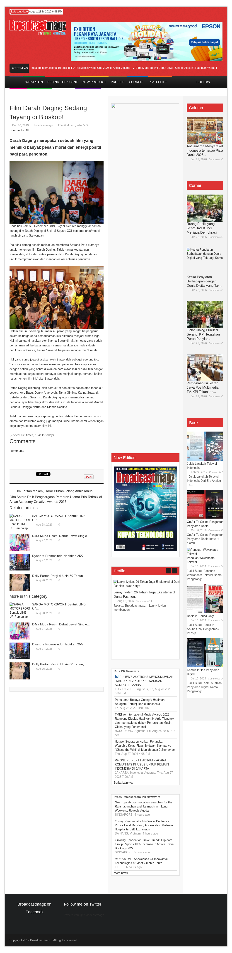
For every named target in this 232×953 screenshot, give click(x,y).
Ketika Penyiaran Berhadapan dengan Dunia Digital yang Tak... (204, 281)
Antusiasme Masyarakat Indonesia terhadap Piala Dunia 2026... (205, 150)
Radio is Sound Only (200, 616)
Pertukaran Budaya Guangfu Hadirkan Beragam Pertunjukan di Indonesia (139, 702)
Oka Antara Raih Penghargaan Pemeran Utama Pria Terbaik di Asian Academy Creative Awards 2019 (56, 499)
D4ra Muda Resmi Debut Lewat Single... (61, 536)
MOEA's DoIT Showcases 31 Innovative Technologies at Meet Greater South (141, 861)
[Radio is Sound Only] (205, 612)
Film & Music (66, 125)
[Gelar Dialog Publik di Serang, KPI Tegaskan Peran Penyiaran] (205, 314)
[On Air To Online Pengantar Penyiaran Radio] (205, 517)
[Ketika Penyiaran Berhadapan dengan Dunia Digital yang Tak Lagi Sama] (205, 261)
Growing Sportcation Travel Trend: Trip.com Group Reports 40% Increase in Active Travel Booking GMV (144, 844)
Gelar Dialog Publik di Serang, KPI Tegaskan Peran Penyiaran (203, 334)
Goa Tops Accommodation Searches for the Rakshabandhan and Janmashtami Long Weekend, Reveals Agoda (143, 806)
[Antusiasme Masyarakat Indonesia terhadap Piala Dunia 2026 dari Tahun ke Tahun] (205, 130)
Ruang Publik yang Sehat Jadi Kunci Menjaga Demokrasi (202, 228)
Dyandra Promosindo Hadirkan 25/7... (59, 556)
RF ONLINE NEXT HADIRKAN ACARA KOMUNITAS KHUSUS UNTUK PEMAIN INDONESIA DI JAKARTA (142, 764)
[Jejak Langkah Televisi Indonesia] (205, 459)
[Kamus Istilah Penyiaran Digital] (205, 666)
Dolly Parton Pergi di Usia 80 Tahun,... (59, 576)
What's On (83, 125)
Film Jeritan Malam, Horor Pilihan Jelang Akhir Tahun (53, 491)
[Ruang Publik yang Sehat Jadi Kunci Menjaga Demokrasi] (205, 208)
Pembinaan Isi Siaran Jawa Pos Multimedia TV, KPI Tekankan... (202, 387)
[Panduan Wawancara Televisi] (205, 554)
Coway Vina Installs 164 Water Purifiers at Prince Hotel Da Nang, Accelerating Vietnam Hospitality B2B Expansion (144, 825)
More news (121, 873)
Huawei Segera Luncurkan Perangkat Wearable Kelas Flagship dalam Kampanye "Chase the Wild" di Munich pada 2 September (145, 745)
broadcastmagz (43, 125)
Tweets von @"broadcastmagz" (84, 915)
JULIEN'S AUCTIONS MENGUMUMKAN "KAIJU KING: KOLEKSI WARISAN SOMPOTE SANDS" (144, 681)
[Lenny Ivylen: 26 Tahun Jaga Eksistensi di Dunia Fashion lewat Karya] (147, 586)
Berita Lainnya (123, 782)
